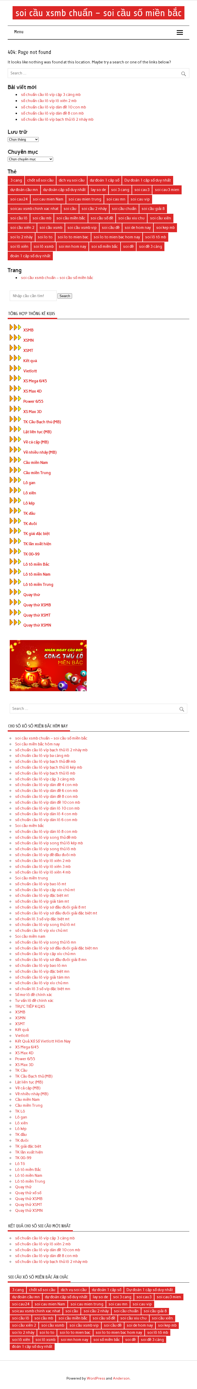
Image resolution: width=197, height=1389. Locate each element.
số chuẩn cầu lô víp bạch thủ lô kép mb (48, 767)
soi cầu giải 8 (153, 208)
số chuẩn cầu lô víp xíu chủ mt (41, 930)
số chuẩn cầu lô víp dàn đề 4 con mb (46, 784)
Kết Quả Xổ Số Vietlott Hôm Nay (43, 1041)
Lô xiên (29, 493)
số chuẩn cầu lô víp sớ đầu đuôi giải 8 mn (51, 959)
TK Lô (20, 1111)
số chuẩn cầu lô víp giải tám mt (42, 901)
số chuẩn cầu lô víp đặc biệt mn (42, 971)
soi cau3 (142, 189)
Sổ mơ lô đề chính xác (33, 994)
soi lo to (45, 237)
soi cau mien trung (84, 199)
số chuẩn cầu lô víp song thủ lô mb (45, 849)
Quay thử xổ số (28, 1193)
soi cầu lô (18, 218)
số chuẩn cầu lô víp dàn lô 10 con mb (47, 808)
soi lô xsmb (44, 246)
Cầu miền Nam (35, 462)
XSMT (28, 350)
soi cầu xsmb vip (82, 227)
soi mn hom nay (72, 246)
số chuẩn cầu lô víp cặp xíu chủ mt (45, 890)
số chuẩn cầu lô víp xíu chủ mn (41, 983)
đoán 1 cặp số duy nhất (30, 256)
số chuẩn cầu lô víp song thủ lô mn (45, 942)
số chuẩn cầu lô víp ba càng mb (42, 755)
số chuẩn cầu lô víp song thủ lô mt (45, 924)
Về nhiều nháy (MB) (39, 452)
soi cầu (70, 208)
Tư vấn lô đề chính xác (34, 1000)
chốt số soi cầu (40, 180)
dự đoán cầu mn (24, 189)
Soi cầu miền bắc (29, 825)
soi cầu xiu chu (131, 218)
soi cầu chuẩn (124, 208)
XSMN (28, 340)
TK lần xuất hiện (37, 544)
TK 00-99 (31, 554)
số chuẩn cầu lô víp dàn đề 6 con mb (46, 790)
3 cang (16, 180)
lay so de (98, 189)
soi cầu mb (42, 218)
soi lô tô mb (155, 237)
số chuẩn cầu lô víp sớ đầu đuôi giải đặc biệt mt (56, 913)
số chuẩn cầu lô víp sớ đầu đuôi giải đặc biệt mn (56, 948)
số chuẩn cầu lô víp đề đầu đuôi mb (45, 855)
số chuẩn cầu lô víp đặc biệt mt (42, 895)
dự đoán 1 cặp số (104, 180)
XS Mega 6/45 (35, 381)
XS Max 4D (32, 391)
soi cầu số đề (102, 218)
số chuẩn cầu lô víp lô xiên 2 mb (48, 100)
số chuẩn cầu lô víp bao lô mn (41, 965)
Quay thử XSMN (37, 625)
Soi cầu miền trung (31, 878)
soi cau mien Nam (48, 199)
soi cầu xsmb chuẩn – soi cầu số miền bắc (98, 13)
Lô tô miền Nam (37, 574)
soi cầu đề (111, 227)
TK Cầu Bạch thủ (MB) (42, 422)
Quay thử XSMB (37, 605)
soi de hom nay (138, 227)
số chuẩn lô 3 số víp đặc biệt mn (42, 989)
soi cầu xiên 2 (22, 227)
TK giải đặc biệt (36, 533)
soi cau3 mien (167, 189)
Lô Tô (20, 1163)
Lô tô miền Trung (38, 584)
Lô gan (29, 482)
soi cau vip (140, 199)
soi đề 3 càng (150, 246)
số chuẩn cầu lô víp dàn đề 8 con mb (52, 113)
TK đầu (29, 513)
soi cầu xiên (160, 218)
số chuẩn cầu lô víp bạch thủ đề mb (45, 761)
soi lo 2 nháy (21, 237)
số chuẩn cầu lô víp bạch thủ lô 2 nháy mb (57, 119)
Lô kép (29, 503)
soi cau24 (19, 199)
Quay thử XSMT (37, 615)
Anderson (121, 1378)
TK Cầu (21, 1070)
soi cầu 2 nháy (94, 208)
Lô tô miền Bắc (36, 564)
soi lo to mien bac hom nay (117, 237)
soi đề (128, 246)
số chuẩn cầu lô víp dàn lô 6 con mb (46, 819)
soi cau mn (115, 199)
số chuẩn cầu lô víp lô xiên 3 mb (43, 866)
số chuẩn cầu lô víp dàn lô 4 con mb (46, 814)
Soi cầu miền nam (30, 936)
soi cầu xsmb (51, 227)
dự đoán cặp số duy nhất (64, 189)
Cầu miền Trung (37, 473)
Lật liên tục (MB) (37, 432)
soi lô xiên (19, 246)
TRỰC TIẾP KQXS (30, 1006)
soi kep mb (165, 227)
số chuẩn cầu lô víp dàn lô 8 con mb (46, 831)
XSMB (28, 330)
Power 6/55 (33, 401)
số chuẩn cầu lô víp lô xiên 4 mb (43, 872)
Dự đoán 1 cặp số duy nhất (147, 180)
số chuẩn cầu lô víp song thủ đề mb (45, 837)
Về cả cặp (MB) (35, 442)
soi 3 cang (120, 189)
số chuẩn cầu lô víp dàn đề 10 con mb (53, 107)
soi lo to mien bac (73, 237)
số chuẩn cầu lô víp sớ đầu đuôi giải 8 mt (50, 907)
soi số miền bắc (104, 246)
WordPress (96, 1378)
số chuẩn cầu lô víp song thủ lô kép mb (49, 843)
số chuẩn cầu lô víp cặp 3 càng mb (51, 94)
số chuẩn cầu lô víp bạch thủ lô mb (45, 773)
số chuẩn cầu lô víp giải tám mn (42, 977)
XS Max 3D (32, 411)
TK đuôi (30, 523)
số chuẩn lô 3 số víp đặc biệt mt (42, 919)
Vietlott (30, 371)
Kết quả (30, 361)
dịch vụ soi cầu (72, 180)
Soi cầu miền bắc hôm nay (37, 744)
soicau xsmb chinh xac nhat (34, 208)
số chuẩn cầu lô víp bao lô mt (40, 884)
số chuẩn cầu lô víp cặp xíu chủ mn (45, 953)
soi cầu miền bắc (70, 218)
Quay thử (31, 594)
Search (65, 296)
